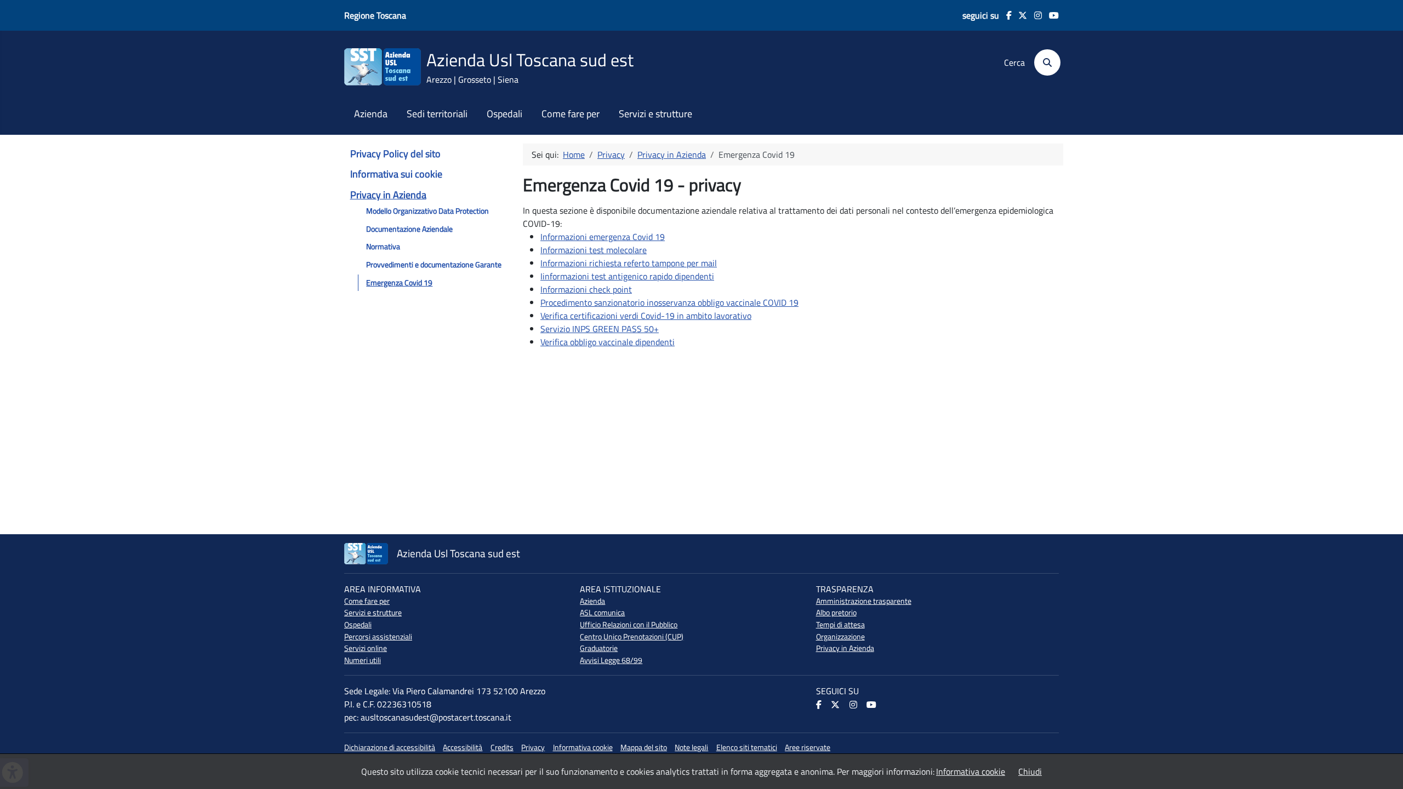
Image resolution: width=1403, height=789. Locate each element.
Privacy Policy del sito (395, 153)
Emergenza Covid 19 (399, 283)
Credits (502, 747)
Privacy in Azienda (388, 194)
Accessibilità (462, 747)
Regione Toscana (375, 15)
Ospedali (504, 114)
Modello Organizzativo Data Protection (427, 211)
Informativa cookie (583, 747)
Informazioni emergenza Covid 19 (602, 236)
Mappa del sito (643, 747)
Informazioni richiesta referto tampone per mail (628, 263)
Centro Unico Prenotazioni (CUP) (631, 637)
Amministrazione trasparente (863, 601)
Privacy (533, 747)
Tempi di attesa (840, 625)
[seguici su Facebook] (1005, 15)
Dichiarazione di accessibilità (389, 747)
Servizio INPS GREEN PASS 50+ (599, 328)
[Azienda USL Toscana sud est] (382, 65)
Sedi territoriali (437, 114)
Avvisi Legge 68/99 (611, 660)
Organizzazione (840, 637)
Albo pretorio (836, 613)
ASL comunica (602, 613)
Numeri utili (362, 660)
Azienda (370, 114)
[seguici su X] (1020, 15)
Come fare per (570, 114)
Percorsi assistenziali (378, 637)
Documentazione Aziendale (409, 229)
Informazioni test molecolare (593, 249)
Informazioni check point (586, 289)
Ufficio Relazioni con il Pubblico (628, 625)
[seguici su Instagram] (1034, 15)
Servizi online (365, 648)
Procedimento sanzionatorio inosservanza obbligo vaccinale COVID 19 (669, 302)
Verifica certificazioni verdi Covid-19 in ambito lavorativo (645, 315)
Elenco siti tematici (746, 747)
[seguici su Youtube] (1050, 15)
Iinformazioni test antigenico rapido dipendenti (627, 276)
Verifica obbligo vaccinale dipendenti (607, 341)
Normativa (383, 247)
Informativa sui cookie (396, 174)
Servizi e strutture (655, 114)
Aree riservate (807, 747)
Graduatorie (599, 648)
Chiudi (1030, 771)
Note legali (691, 747)
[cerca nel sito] (1043, 62)
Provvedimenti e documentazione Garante (433, 265)
